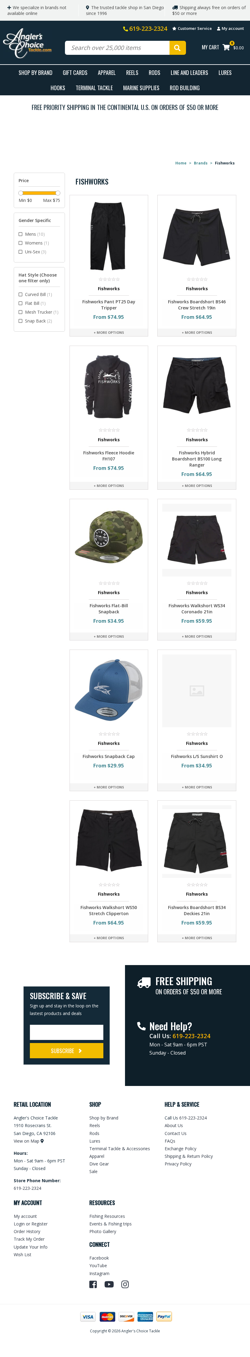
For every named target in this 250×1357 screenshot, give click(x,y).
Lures (225, 72)
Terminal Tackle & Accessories (119, 1148)
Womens (37, 243)
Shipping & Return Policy (189, 1156)
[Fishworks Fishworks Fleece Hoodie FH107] (109, 386)
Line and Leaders (189, 72)
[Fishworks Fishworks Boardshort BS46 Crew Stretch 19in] (196, 235)
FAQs (170, 1141)
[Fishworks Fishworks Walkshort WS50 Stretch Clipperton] (109, 841)
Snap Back (38, 321)
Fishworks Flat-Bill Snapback (109, 609)
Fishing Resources (107, 1216)
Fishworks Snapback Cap (109, 756)
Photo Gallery (102, 1231)
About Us (174, 1125)
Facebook (99, 1258)
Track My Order (29, 1239)
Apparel (107, 72)
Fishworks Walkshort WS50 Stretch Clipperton (108, 910)
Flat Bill (35, 303)
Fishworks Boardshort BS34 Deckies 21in (197, 910)
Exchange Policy (180, 1148)
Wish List (22, 1254)
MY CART (210, 47)
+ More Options (109, 332)
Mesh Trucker (42, 312)
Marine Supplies (141, 87)
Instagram (99, 1273)
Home (181, 163)
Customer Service (195, 28)
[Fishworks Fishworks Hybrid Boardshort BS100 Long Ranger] (196, 386)
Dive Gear (99, 1164)
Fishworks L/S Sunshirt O (197, 756)
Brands (201, 163)
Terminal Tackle (94, 87)
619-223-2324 (148, 28)
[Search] (178, 48)
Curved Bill (38, 294)
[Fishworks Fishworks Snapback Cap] (109, 690)
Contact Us (176, 1133)
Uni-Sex (35, 252)
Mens (35, 234)
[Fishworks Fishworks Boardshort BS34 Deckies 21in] (196, 841)
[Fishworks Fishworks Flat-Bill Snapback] (109, 539)
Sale (93, 1171)
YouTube (98, 1265)
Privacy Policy (178, 1164)
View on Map (26, 1141)
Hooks (58, 87)
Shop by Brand (103, 1118)
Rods (154, 72)
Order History (27, 1231)
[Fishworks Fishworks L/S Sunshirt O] (196, 690)
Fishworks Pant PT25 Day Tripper (108, 305)
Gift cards (75, 72)
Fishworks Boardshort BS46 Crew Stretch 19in (197, 305)
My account (233, 28)
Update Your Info (31, 1247)
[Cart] (226, 48)
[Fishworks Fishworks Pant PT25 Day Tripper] (109, 235)
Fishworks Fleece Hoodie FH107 (108, 456)
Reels (132, 72)
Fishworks (109, 288)
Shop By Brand (35, 72)
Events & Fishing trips (110, 1224)
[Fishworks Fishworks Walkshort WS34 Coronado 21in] (196, 539)
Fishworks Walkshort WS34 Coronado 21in (197, 609)
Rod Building (185, 87)
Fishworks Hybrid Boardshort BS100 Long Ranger (197, 459)
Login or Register (31, 1224)
